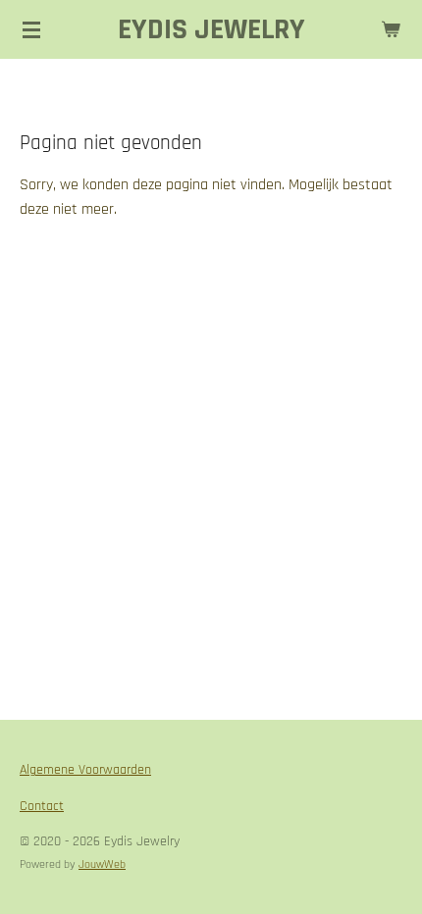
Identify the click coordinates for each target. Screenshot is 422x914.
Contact (42, 806)
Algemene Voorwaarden (85, 770)
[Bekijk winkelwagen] (390, 29)
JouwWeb (102, 864)
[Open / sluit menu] (31, 29)
